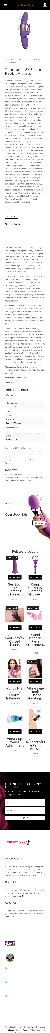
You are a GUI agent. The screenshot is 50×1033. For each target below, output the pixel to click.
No (30, 523)
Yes (20, 523)
